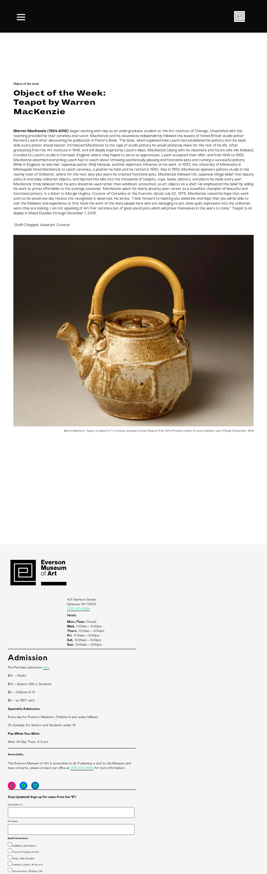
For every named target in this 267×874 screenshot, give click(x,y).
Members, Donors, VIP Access (28, 865)
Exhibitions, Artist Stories (24, 846)
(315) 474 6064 (78, 608)
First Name (13, 821)
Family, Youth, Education (24, 858)
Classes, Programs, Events (26, 852)
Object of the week (26, 84)
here (46, 667)
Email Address (15, 805)
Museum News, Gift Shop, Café (28, 871)
